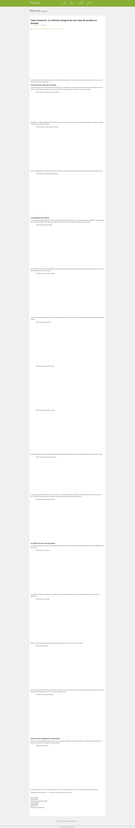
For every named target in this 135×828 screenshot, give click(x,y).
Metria (77, 821)
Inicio (64, 2)
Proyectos (80, 2)
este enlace (48, 792)
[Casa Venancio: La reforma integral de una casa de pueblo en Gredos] (67, 52)
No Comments (44, 25)
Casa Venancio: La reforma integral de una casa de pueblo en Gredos (64, 22)
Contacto (89, 2)
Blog (72, 2)
